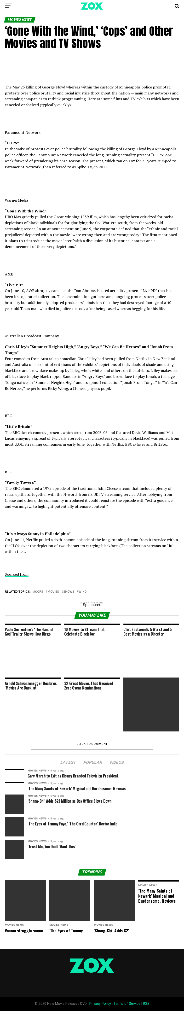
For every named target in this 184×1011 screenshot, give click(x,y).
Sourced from (17, 574)
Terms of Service (127, 1004)
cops (39, 591)
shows (68, 591)
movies (53, 591)
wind (82, 591)
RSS (146, 1004)
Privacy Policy (100, 1004)
